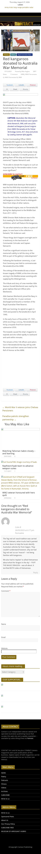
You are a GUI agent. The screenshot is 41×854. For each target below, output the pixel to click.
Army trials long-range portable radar (19, 7)
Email (3, 637)
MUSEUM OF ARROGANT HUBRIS (13, 831)
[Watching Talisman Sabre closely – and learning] (20, 429)
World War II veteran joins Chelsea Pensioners (20, 409)
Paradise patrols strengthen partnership (15, 418)
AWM (22, 74)
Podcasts (4, 780)
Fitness (4, 784)
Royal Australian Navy (24, 55)
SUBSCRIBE (5, 795)
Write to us (5, 799)
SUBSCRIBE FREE (7, 828)
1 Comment (14, 74)
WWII (20, 77)
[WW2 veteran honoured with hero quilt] (20, 477)
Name (3, 624)
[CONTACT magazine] (3, 19)
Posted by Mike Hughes (22, 71)
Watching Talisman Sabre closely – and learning (18, 452)
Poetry (3, 776)
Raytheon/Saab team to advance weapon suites (17, 467)
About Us (4, 820)
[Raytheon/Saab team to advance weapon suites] (19, 462)
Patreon (30, 738)
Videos (3, 788)
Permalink (19, 533)
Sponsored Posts (7, 816)
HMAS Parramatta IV (11, 77)
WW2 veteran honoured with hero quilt (18, 494)
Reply (35, 572)
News (13, 55)
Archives (4, 791)
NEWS (3, 773)
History (6, 55)
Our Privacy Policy (8, 824)
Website (4, 648)
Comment (5, 591)
